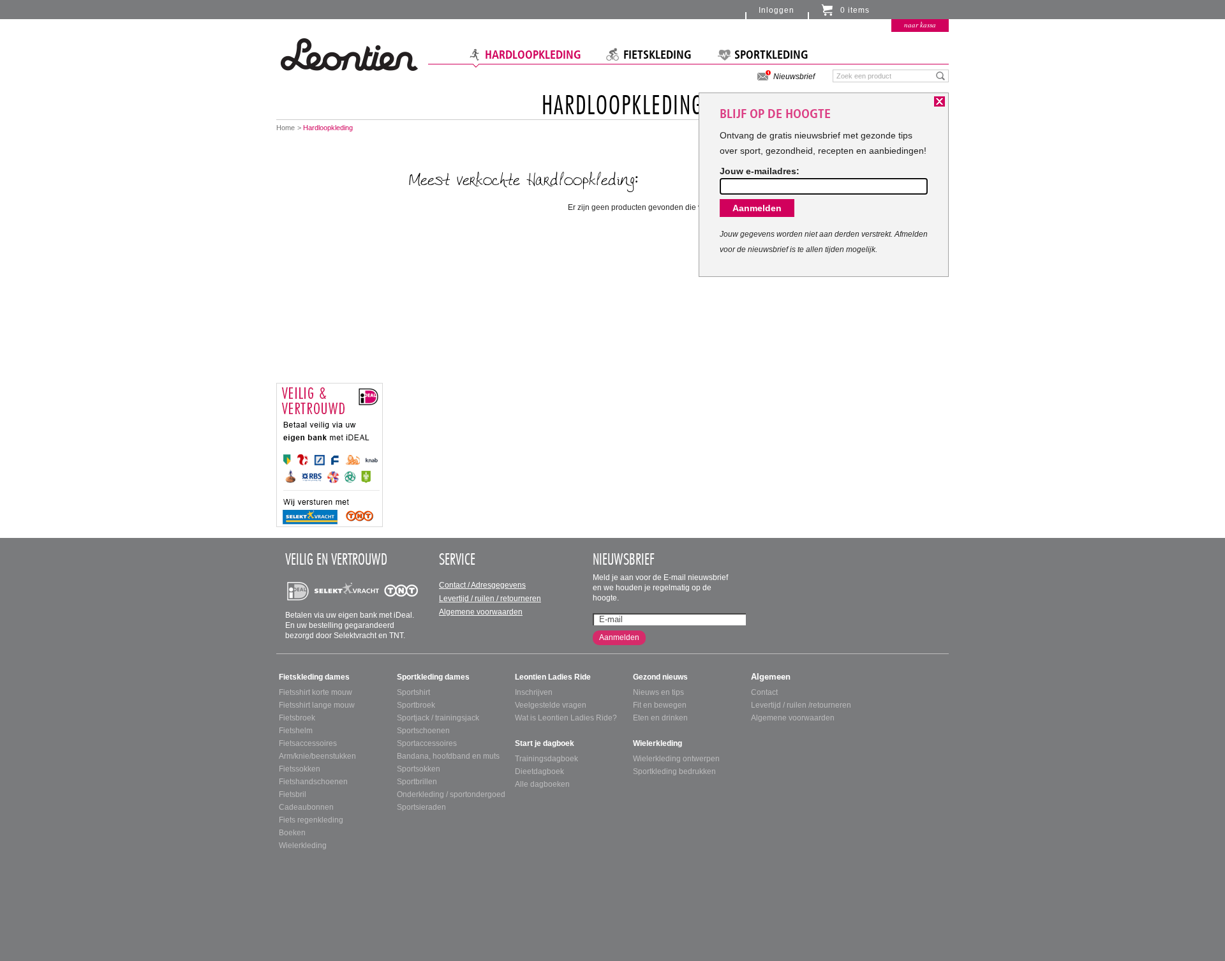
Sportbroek (416, 705)
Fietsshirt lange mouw (317, 705)
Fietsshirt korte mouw (315, 692)
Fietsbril (292, 794)
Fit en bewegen (660, 705)
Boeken (292, 832)
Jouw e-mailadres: (759, 171)
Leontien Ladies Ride (553, 677)
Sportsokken (418, 768)
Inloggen (776, 10)
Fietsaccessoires (308, 743)
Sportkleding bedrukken (674, 771)
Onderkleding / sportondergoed (451, 794)
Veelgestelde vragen (550, 705)
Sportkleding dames (433, 677)
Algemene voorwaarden (481, 611)
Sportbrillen (417, 781)
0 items (855, 10)
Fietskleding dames (314, 677)
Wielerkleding (303, 845)
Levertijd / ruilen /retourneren (801, 705)
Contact (764, 692)
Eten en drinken (660, 717)
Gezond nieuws (660, 677)
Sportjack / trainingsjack (438, 717)
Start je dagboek (544, 743)
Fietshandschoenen (313, 781)
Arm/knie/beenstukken (317, 756)
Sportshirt (413, 692)
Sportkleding (771, 55)
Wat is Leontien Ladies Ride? (566, 717)
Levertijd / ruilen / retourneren (490, 598)
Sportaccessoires (427, 743)
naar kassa (920, 24)
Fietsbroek (297, 717)
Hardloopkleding (533, 55)
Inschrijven (534, 692)
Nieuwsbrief (794, 76)
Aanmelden (619, 637)
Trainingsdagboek (546, 758)
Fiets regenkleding (311, 820)
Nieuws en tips (658, 692)
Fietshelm (296, 730)
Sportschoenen (423, 730)
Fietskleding (657, 55)
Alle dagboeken (542, 784)
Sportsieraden (421, 807)
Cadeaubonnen (306, 807)
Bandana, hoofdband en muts (448, 756)
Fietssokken (299, 768)
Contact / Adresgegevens (482, 585)
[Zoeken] (941, 75)
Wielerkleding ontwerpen (676, 758)
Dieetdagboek (539, 771)
